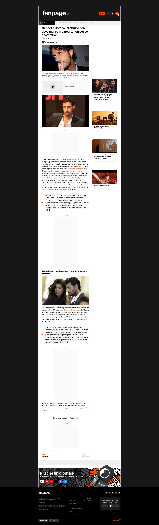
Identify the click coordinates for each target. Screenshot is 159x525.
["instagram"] (47, 481)
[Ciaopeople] (116, 520)
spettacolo (48, 22)
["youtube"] (51, 481)
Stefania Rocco (54, 42)
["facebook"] (61, 481)
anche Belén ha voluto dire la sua (70, 310)
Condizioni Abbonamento (75, 508)
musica (86, 23)
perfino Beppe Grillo (73, 159)
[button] (87, 42)
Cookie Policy (72, 506)
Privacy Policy (73, 503)
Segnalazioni (72, 500)
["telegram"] (65, 481)
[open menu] (41, 23)
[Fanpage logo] (54, 13)
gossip (91, 23)
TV (58, 23)
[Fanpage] (44, 493)
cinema (81, 23)
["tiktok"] (42, 481)
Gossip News (53, 450)
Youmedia (71, 498)
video (58, 450)
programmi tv (64, 23)
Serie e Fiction (73, 23)
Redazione (71, 511)
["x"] (56, 481)
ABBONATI (102, 13)
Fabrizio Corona (45, 450)
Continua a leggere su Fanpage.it (65, 418)
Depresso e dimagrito (76, 169)
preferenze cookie (74, 514)
